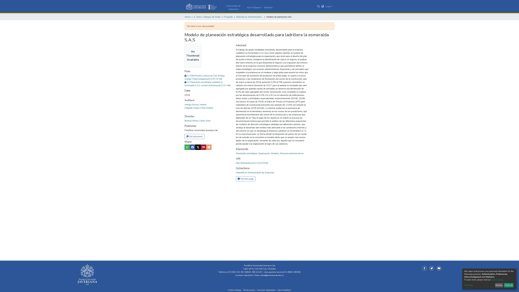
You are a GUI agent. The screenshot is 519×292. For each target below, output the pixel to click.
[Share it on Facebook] (192, 147)
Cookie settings (234, 290)
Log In (328, 6)
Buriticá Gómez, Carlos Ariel (197, 120)
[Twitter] (431, 268)
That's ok (509, 285)
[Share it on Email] (209, 147)
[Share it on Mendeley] (203, 147)
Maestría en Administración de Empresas (249, 16)
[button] (322, 6)
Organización (264, 153)
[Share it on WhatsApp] (187, 147)
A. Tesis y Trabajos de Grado (207, 16)
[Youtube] (439, 268)
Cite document (195, 136)
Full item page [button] (247, 178)
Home (187, 16)
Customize (468, 285)
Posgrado (228, 16)
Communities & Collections (233, 7)
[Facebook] (424, 268)
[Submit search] (318, 6)
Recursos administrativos (292, 153)
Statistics (268, 7)
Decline (499, 285)
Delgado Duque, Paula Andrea (198, 107)
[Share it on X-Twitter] (198, 147)
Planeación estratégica (247, 153)
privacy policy (497, 279)
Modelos (275, 153)
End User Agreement (266, 290)
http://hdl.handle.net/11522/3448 (252, 163)
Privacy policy (249, 290)
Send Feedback (284, 290)
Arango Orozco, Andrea (195, 104)
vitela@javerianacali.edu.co (272, 275)
